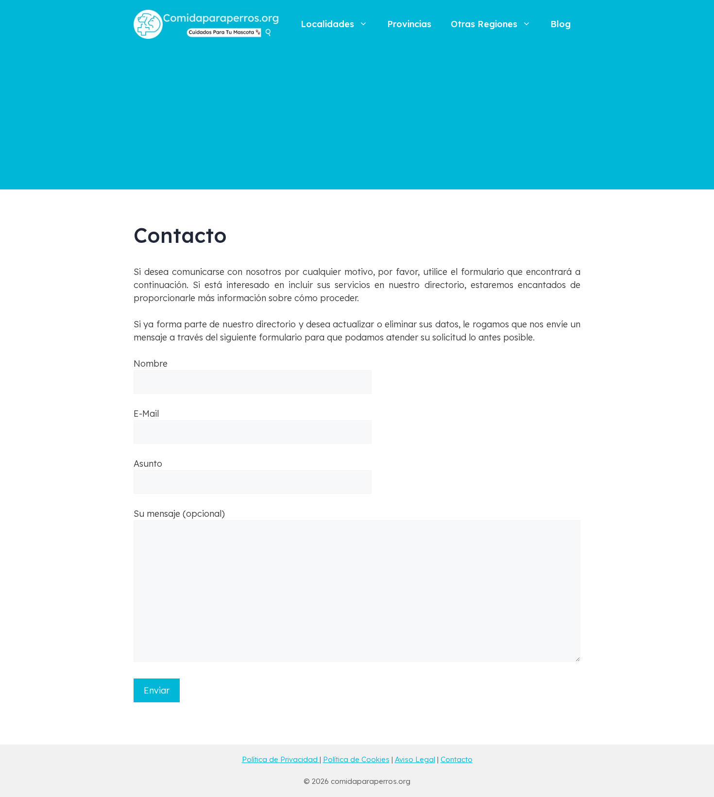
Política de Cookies (356, 759)
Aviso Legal (415, 759)
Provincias (409, 24)
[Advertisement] (357, 121)
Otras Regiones (484, 24)
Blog (560, 24)
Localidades (327, 24)
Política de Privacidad (281, 759)
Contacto (457, 759)
